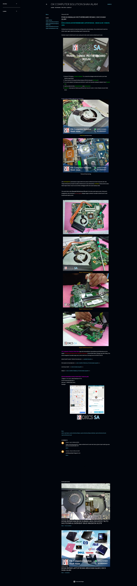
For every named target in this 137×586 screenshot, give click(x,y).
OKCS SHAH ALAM (76, 367)
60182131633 (87, 359)
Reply (67, 448)
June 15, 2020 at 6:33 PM (74, 442)
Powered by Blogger (80, 581)
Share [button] (47, 14)
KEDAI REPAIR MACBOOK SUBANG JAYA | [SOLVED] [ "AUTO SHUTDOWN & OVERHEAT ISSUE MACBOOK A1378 (84, 522)
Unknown (68, 450)
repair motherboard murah (52, 26)
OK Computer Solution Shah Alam (74, 4)
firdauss (67, 442)
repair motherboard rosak (52, 28)
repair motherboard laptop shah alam (88, 433)
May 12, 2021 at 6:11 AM (75, 450)
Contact (69, 7)
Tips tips (63, 7)
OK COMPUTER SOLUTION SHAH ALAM (87, 363)
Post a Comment (68, 525)
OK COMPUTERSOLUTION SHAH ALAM (77, 370)
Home (52, 7)
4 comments (67, 572)
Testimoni (57, 7)
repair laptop (49, 20)
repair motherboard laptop (52, 21)
